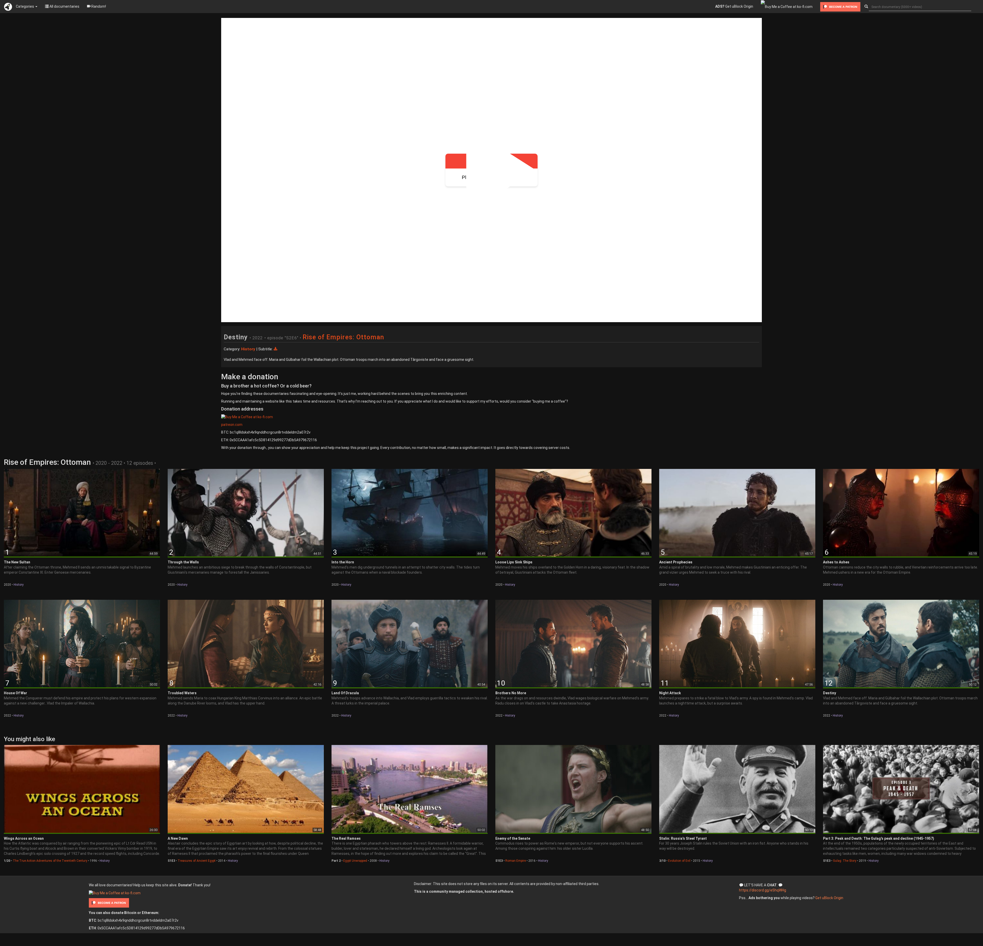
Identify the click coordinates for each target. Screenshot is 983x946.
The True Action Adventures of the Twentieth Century (50, 861)
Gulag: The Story (844, 861)
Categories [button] (25, 6)
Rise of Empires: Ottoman (343, 337)
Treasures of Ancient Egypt (197, 861)
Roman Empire (515, 861)
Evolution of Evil (679, 861)
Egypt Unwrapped (355, 861)
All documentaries (64, 6)
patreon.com (231, 425)
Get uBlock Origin (734, 6)
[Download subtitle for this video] (275, 349)
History (19, 584)
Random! (98, 6)
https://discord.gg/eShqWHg (762, 890)
